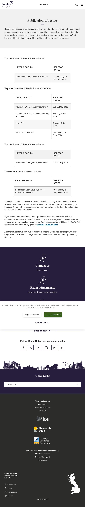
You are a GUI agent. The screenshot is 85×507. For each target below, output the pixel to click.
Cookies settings (42, 322)
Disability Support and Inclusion (42, 291)
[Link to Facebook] (23, 347)
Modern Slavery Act (42, 457)
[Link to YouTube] (38, 347)
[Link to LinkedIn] (54, 347)
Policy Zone (42, 460)
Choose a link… (12, 384)
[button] (76, 4)
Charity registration (42, 454)
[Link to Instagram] (46, 347)
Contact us (42, 265)
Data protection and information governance (42, 450)
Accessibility (42, 404)
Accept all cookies (53, 315)
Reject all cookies (32, 315)
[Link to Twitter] (31, 347)
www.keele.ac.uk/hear (47, 225)
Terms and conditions (42, 407)
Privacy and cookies (42, 401)
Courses (42, 4)
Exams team (42, 269)
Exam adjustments (42, 287)
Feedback (42, 411)
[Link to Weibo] (61, 347)
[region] (42, 315)
